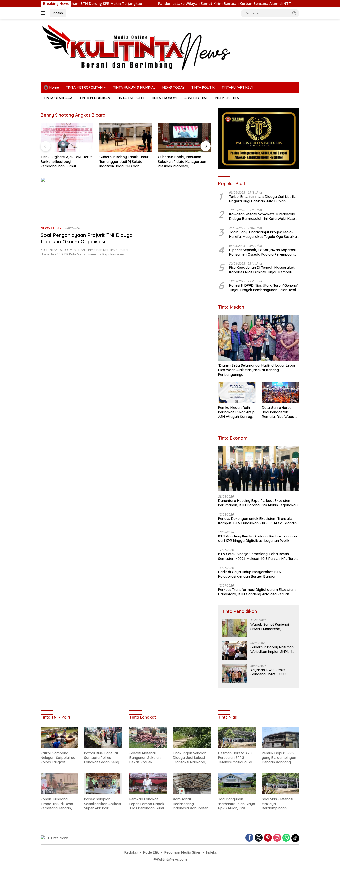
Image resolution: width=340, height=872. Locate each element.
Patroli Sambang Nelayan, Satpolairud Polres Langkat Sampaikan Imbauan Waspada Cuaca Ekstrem (58, 758)
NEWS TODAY (173, 87)
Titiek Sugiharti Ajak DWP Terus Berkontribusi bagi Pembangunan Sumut (66, 161)
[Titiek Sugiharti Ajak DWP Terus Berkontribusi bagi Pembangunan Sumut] (67, 137)
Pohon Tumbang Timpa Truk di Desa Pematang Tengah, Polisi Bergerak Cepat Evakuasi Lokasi (58, 803)
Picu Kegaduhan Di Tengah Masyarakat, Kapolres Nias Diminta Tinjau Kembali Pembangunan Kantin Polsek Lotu (262, 269)
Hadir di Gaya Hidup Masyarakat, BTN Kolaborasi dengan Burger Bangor (249, 574)
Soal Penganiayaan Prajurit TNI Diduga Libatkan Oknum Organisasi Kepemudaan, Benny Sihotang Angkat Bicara (86, 245)
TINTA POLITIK (203, 87)
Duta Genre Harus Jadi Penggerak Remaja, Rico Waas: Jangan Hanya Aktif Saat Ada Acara (278, 412)
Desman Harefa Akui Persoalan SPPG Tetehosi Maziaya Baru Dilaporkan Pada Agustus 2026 (237, 758)
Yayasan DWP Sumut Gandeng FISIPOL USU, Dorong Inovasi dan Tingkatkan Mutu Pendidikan (268, 672)
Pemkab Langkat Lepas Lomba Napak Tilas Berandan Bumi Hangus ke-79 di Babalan (146, 803)
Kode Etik (151, 852)
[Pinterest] (268, 838)
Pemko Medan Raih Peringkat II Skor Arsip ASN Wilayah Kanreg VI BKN (236, 412)
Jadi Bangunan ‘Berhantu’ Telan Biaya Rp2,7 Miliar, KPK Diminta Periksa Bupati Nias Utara (237, 803)
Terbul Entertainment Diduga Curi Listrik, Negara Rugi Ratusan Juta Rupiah (262, 198)
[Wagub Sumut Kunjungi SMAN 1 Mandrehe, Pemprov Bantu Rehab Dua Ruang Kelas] (234, 628)
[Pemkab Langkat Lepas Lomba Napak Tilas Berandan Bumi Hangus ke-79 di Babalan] (148, 783)
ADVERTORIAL (196, 98)
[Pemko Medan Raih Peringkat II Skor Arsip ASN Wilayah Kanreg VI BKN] (237, 392)
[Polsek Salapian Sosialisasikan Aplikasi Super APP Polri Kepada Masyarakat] (103, 783)
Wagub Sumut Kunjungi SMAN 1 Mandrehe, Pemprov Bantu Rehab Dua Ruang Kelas (269, 626)
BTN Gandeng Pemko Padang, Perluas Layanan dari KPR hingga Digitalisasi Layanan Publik (257, 538)
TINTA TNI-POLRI (130, 98)
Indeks (58, 13)
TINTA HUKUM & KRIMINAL (134, 87)
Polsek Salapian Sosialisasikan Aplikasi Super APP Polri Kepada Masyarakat (102, 803)
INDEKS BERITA (227, 98)
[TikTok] (295, 838)
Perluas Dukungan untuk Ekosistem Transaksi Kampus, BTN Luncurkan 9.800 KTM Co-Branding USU (258, 520)
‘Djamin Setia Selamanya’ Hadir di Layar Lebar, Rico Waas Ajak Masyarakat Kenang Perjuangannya (257, 370)
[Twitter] (259, 838)
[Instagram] (277, 838)
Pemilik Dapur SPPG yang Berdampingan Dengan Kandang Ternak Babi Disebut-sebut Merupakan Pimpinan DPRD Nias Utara (279, 758)
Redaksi (131, 852)
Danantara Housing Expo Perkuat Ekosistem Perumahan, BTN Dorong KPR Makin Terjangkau (258, 502)
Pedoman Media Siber (182, 852)
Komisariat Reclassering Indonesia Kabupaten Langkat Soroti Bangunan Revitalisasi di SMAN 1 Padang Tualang (191, 803)
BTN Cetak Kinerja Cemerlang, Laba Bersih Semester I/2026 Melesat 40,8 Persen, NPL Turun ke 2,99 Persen (258, 556)
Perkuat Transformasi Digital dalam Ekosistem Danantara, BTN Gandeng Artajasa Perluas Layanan (257, 591)
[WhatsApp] (286, 838)
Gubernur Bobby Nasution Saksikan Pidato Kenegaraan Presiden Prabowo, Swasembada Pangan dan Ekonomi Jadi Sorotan (182, 161)
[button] (294, 13)
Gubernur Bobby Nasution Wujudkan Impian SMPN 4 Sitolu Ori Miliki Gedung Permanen (272, 649)
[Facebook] (249, 838)
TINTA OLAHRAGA (58, 98)
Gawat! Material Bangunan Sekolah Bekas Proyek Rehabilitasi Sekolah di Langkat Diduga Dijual (148, 758)
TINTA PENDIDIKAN (94, 98)
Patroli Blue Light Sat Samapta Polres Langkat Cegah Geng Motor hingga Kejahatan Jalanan (101, 758)
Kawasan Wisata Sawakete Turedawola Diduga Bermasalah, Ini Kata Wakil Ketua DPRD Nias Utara (263, 216)
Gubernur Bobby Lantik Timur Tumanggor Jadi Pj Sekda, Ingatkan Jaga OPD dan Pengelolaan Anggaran (124, 161)
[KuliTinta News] (170, 47)
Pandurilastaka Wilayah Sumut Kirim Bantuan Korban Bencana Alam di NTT (197, 3)
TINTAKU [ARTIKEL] (237, 87)
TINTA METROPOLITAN (84, 87)
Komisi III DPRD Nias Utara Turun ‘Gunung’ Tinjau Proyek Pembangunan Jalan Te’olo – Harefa (263, 287)
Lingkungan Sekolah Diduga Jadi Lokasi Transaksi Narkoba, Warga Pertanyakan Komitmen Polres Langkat (190, 758)
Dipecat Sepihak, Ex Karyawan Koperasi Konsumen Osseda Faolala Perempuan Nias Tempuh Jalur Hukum (262, 252)
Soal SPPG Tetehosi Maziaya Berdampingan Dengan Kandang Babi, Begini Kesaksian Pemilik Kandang (280, 803)
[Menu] (44, 13)
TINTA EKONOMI (164, 98)
